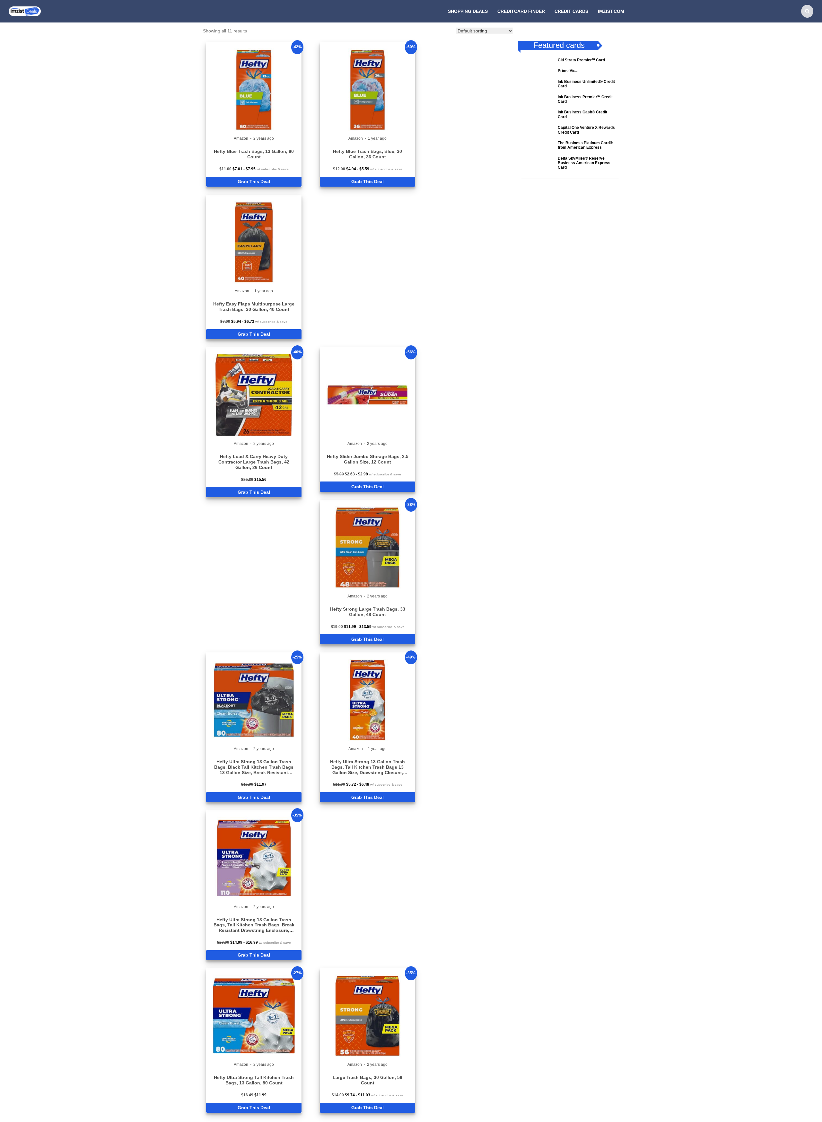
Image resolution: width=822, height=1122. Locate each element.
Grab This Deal (254, 181)
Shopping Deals (468, 11)
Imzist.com (611, 11)
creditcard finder (521, 11)
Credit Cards (571, 11)
